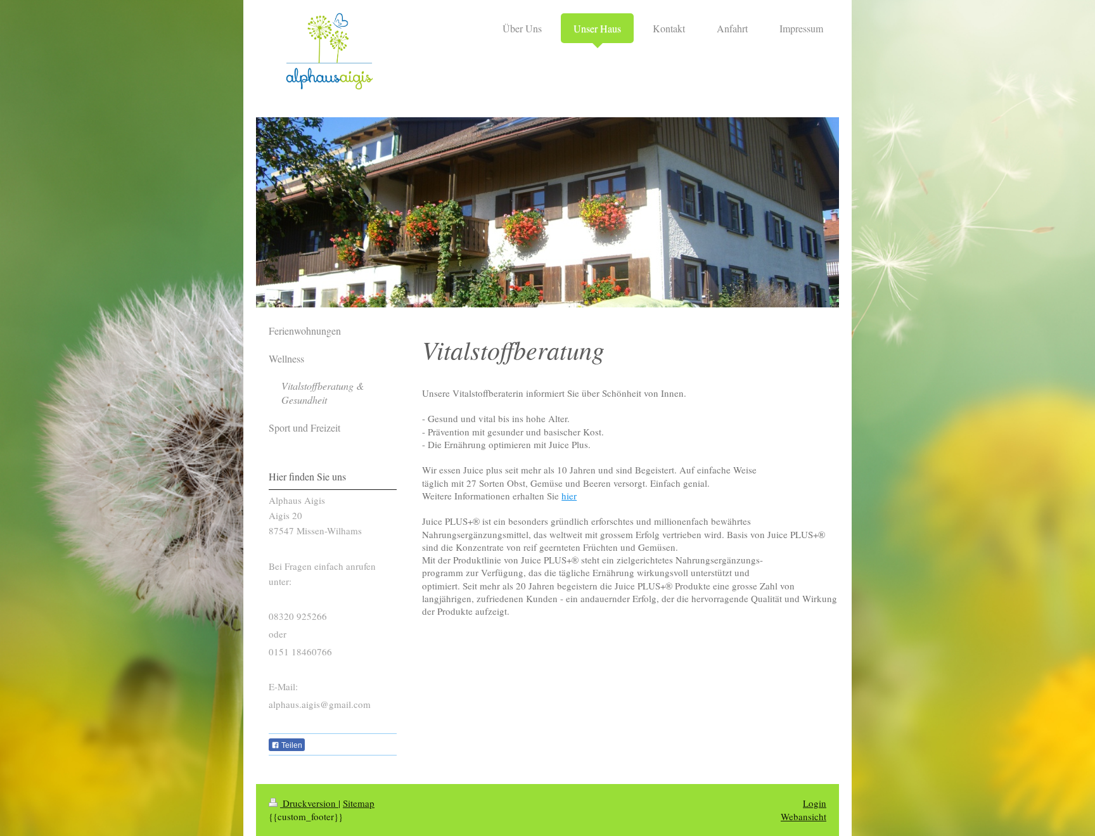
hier (569, 495)
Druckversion (309, 803)
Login (814, 803)
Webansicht (803, 816)
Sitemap (359, 803)
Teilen (290, 745)
